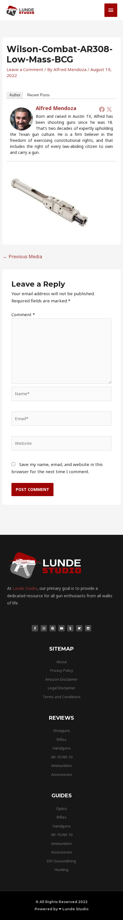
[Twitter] (109, 109)
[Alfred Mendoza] (21, 118)
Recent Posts (38, 95)
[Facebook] (101, 109)
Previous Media (22, 256)
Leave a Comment (25, 69)
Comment (23, 314)
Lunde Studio (25, 588)
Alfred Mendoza (56, 108)
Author (14, 95)
